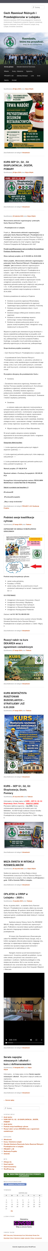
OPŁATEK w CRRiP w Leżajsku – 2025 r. (16, 895)
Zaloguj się (7, 1162)
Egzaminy (29, 71)
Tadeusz (28, 524)
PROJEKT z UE (9, 76)
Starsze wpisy (9, 1100)
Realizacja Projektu (10, 1151)
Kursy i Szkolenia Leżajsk (13, 1142)
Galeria (6, 80)
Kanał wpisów (8, 1164)
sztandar (27, 1238)
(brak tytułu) (8, 1117)
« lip (11, 1211)
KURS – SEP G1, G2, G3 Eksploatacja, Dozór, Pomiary (17, 789)
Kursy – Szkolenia (17, 71)
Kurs (23, 1235)
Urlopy (32, 1238)
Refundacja (29, 1235)
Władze (6, 71)
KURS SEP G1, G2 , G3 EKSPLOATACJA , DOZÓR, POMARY (18, 165)
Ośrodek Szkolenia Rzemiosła (26, 67)
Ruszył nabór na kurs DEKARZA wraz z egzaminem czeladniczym (18, 643)
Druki (38, 76)
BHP (5, 1235)
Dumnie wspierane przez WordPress (24, 1247)
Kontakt (14, 80)
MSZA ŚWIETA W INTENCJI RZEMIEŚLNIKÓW (19, 863)
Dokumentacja (18, 1235)
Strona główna (8, 67)
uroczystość (38, 1238)
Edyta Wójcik (29, 89)
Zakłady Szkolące (22, 76)
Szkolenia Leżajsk (19, 1238)
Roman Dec (36, 1235)
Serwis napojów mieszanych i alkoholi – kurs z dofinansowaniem (17, 1060)
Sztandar (7, 1154)
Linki (32, 76)
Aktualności (26, 153)
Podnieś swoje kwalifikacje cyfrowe (16, 1126)
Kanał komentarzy (10, 1166)
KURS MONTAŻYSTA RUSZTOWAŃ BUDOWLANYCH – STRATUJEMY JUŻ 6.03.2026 (15, 700)
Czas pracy (10, 1235)
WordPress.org (9, 1169)
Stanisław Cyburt (9, 1238)
